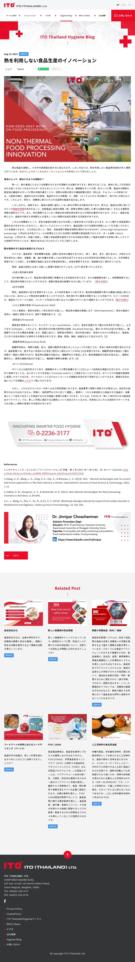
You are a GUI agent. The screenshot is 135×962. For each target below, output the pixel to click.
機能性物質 (18, 208)
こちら (27, 380)
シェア (8, 69)
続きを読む (101, 281)
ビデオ (10, 929)
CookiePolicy (14, 913)
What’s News (14, 924)
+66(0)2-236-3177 (19, 891)
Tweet (20, 69)
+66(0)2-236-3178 (18, 894)
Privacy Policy (14, 908)
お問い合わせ (13, 944)
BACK (16, 555)
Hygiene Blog (14, 939)
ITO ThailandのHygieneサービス (24, 918)
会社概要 (11, 934)
